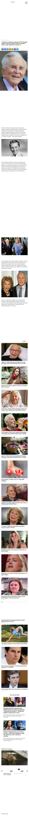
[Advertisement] (14, 21)
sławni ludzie (15, 47)
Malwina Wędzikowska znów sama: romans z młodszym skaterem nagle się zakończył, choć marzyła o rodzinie (13, 734)
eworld (12, 2)
